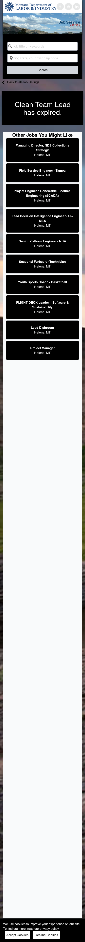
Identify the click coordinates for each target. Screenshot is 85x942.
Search (43, 70)
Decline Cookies (46, 935)
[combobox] (42, 46)
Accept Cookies (17, 935)
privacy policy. (50, 928)
